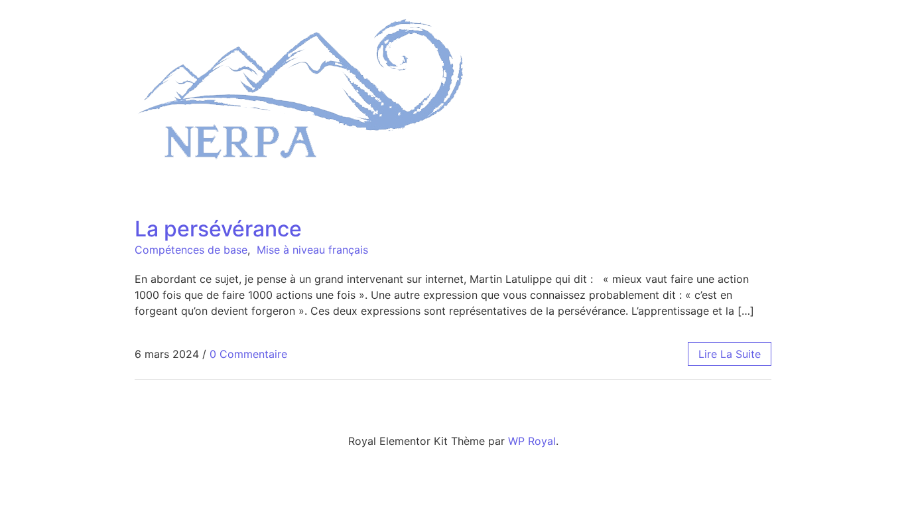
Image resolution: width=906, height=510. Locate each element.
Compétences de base (191, 249)
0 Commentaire (248, 354)
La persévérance (218, 229)
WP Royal (532, 441)
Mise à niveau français (312, 249)
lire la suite (729, 354)
